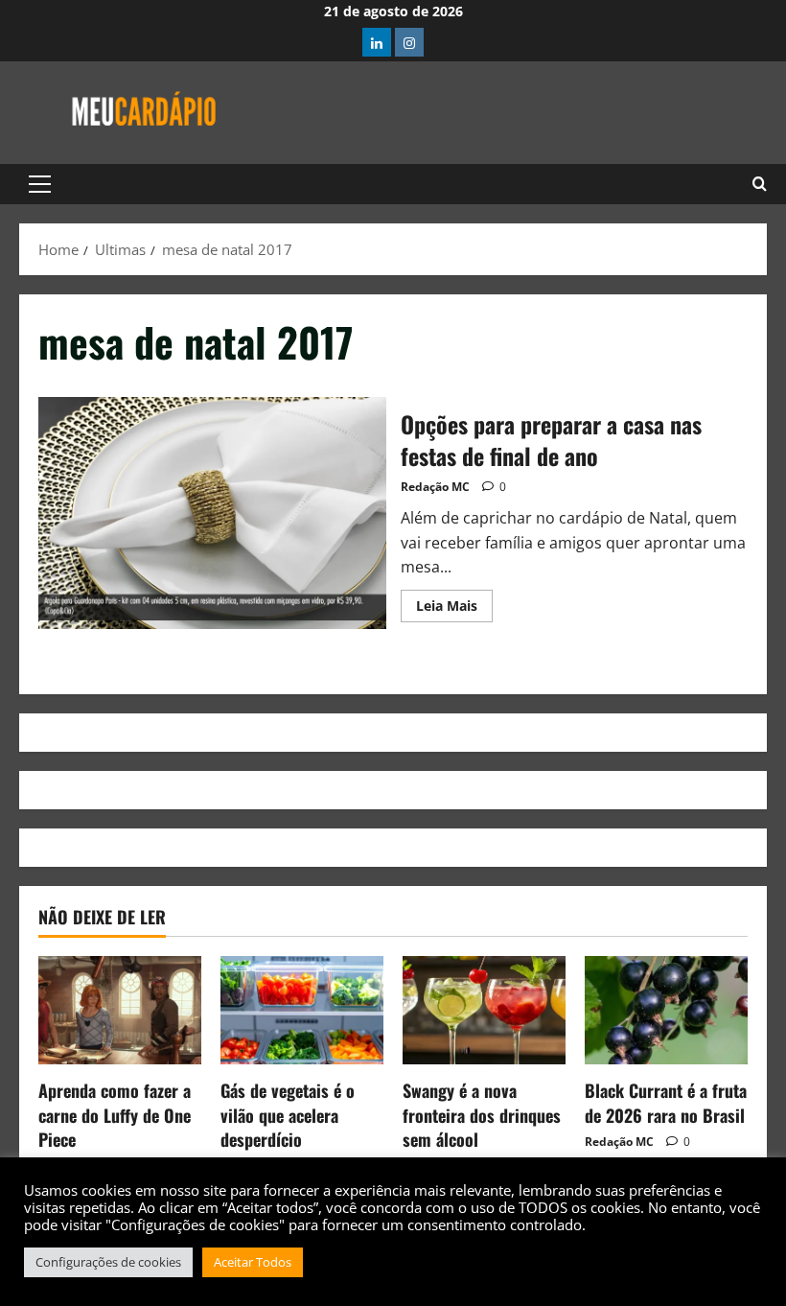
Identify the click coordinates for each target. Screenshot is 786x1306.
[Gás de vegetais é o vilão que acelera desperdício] (301, 1010)
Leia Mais (454, 602)
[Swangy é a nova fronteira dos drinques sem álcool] (484, 1010)
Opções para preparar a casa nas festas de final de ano (212, 513)
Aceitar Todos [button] (252, 1262)
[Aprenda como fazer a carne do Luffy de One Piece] (119, 1010)
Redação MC (435, 486)
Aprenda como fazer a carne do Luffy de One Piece (114, 1114)
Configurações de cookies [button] (108, 1262)
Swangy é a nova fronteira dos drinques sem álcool (482, 1114)
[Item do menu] (376, 42)
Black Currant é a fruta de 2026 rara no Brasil (666, 1102)
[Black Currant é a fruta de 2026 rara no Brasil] (666, 1010)
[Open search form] (759, 184)
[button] (39, 184)
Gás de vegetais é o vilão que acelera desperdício (287, 1114)
